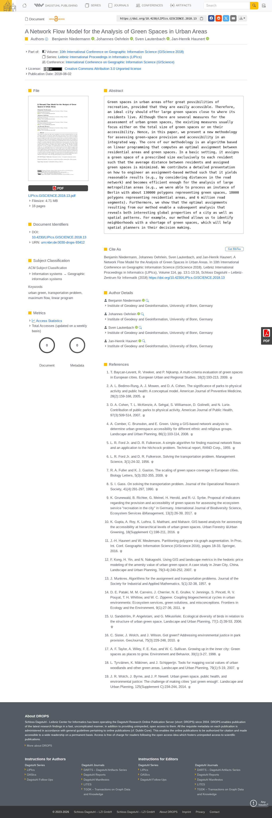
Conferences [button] (152, 5)
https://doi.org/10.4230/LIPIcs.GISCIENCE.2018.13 (187, 278)
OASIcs (31, 774)
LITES (87, 784)
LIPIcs (31, 769)
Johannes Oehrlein (112, 39)
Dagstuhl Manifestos (96, 779)
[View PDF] (58, 138)
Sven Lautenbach (150, 39)
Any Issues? (263, 803)
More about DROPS (39, 745)
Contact (214, 811)
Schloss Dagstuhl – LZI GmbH (93, 811)
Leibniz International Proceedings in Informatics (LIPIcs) (100, 57)
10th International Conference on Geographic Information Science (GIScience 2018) (122, 52)
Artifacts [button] (183, 5)
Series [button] (95, 5)
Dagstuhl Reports (95, 774)
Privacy (200, 811)
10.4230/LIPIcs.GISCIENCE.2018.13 (59, 237)
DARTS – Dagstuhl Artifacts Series (105, 769)
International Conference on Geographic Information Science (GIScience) (120, 62)
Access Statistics (48, 321)
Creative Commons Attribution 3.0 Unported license (102, 69)
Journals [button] (121, 5)
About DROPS (168, 811)
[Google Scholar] (231, 377)
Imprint (186, 811)
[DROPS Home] (24, 5)
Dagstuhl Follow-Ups (40, 779)
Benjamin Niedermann (71, 39)
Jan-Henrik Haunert (188, 39)
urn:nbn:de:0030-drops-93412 (63, 242)
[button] (56, 5)
